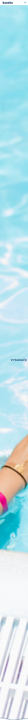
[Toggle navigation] (25, 2)
